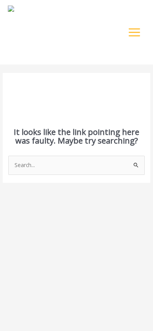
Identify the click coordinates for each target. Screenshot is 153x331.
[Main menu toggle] (135, 32)
